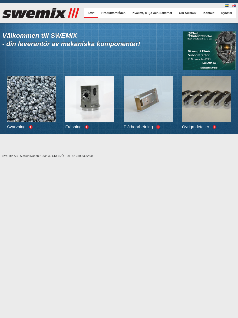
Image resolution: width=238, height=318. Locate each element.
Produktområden (113, 13)
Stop (12, 159)
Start (91, 13)
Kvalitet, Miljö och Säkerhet (152, 13)
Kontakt (208, 13)
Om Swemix (187, 13)
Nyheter (226, 13)
